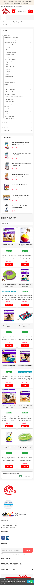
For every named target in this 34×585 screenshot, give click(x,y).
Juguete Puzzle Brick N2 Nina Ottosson (25, 325)
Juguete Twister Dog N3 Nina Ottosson (25, 366)
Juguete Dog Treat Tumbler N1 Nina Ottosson (9, 446)
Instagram (7, 538)
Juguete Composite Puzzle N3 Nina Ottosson (9, 406)
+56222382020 (11, 527)
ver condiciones (25, 3)
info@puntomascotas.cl (12, 523)
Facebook (3, 538)
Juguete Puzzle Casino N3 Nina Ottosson (9, 366)
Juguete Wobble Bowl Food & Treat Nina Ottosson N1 (25, 446)
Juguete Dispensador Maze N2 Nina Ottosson (9, 285)
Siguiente (28, 476)
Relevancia (5, 223)
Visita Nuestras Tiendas (7, 6)
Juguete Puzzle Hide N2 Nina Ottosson (9, 325)
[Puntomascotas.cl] (5, 11)
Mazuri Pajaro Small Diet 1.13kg (19, 184)
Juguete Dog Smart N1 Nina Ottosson (25, 406)
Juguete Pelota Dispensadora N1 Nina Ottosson (25, 245)
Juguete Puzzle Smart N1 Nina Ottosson (9, 245)
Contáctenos (18, 6)
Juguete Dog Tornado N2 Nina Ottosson (25, 285)
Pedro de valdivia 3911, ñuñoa (10, 525)
